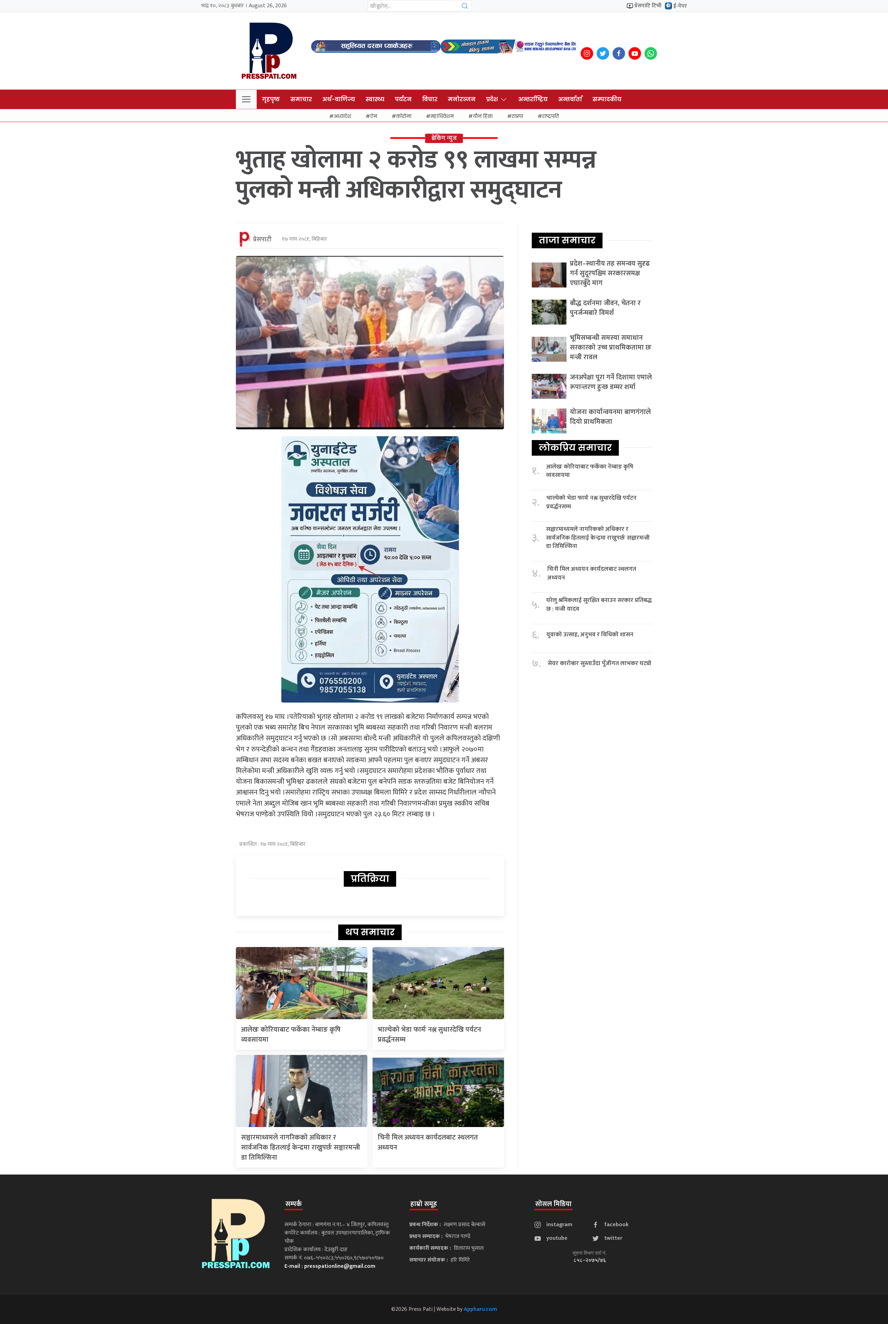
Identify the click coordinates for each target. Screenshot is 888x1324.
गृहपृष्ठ (271, 99)
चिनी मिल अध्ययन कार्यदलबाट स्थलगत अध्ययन (428, 1142)
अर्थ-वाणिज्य (338, 99)
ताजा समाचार (567, 240)
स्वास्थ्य (375, 99)
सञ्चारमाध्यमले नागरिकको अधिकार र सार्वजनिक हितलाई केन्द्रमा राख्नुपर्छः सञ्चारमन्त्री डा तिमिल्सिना (300, 1147)
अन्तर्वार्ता (570, 99)
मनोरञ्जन (462, 99)
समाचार (301, 99)
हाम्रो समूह (423, 1204)
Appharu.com (480, 1309)
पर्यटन (403, 99)
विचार (429, 99)
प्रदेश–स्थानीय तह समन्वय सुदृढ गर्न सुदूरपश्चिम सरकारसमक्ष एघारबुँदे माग (610, 273)
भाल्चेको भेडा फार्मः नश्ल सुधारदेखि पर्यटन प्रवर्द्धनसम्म (429, 1035)
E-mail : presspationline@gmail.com (329, 1266)
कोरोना (403, 116)
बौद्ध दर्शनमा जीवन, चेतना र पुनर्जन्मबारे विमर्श (605, 308)
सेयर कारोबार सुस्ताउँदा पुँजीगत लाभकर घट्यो (599, 663)
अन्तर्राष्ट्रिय (533, 99)
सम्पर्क (293, 1204)
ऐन (373, 116)
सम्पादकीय (607, 99)
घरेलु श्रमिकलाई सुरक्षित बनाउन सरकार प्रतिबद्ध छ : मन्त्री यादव (599, 604)
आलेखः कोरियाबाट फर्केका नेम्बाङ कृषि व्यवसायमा (291, 1035)
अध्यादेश (342, 116)
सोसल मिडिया (553, 1204)
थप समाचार (370, 932)
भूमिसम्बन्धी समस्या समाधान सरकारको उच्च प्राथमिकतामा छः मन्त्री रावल (610, 347)
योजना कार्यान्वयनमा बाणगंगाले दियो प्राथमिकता (610, 417)
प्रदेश (492, 99)
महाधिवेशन (442, 116)
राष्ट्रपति (550, 116)
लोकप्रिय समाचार (575, 447)
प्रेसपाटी (262, 239)
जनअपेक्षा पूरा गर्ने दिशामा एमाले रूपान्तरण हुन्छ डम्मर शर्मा (611, 382)
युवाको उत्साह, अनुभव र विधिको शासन (589, 634)
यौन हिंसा (483, 116)
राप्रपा (517, 116)
